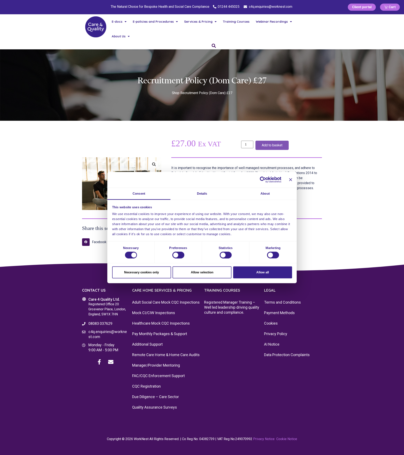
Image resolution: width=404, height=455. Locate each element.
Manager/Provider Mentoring (156, 365)
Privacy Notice (264, 439)
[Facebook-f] (99, 362)
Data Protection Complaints (287, 355)
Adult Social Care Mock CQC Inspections (166, 302)
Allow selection (202, 272)
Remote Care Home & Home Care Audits (166, 355)
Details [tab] (202, 193)
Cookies (271, 323)
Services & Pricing (198, 22)
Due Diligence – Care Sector (155, 397)
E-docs (117, 22)
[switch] (178, 255)
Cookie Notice (286, 439)
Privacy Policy (275, 334)
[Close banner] (290, 179)
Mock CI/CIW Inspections (153, 313)
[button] (154, 164)
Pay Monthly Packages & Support (159, 334)
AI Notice (271, 344)
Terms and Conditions (282, 302)
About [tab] (265, 193)
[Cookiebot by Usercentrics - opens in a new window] (263, 180)
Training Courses (236, 22)
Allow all (262, 272)
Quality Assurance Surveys (154, 407)
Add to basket (272, 145)
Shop (175, 93)
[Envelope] (111, 362)
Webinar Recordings (272, 22)
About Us (119, 36)
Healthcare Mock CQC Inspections (161, 323)
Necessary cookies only (141, 272)
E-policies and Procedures (153, 22)
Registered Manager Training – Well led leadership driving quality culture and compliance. (231, 307)
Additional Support (147, 344)
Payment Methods (279, 313)
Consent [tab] (139, 193)
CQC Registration (146, 386)
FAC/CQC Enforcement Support (158, 376)
